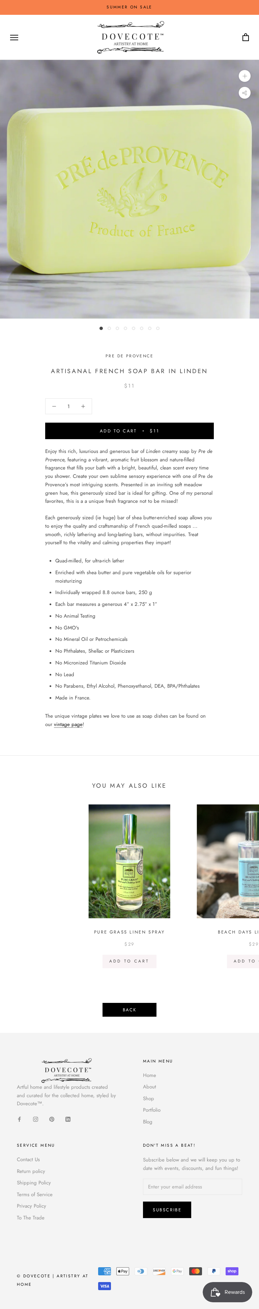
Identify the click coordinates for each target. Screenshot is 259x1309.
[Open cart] (245, 37)
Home (149, 1075)
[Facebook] (19, 1119)
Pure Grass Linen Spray (129, 932)
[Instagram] (35, 1119)
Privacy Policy (31, 1206)
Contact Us (28, 1159)
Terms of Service (35, 1194)
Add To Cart (129, 961)
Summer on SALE (129, 7)
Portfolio (152, 1110)
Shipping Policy (34, 1182)
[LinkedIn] (67, 1119)
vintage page (68, 724)
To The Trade (31, 1217)
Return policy (31, 1171)
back (129, 1010)
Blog (147, 1121)
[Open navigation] (14, 37)
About (149, 1086)
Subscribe (167, 1210)
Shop (148, 1098)
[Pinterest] (51, 1119)
